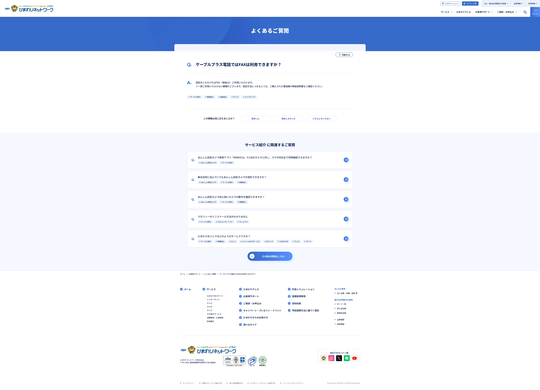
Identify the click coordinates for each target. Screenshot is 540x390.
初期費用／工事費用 (215, 318)
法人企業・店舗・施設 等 (347, 293)
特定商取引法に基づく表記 (305, 310)
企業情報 (517, 3)
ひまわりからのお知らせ (255, 317)
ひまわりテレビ (463, 11)
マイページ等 (471, 3)
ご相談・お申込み (505, 11)
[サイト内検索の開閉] (525, 12)
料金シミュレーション (303, 289)
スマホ (209, 307)
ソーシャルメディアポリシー (294, 383)
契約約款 (296, 303)
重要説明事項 (299, 296)
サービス (445, 11)
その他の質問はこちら (273, 256)
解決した (255, 118)
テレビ (209, 303)
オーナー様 (341, 304)
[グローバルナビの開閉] (535, 12)
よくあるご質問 (210, 274)
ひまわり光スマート (215, 296)
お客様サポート (482, 11)
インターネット (213, 299)
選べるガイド (250, 324)
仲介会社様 (341, 308)
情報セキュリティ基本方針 (212, 383)
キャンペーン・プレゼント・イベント (262, 310)
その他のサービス (214, 314)
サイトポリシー (189, 383)
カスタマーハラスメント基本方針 (262, 383)
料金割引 (210, 321)
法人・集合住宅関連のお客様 (495, 3)
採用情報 (531, 3)
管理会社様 (341, 313)
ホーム (182, 274)
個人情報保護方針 (236, 383)
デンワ (209, 310)
